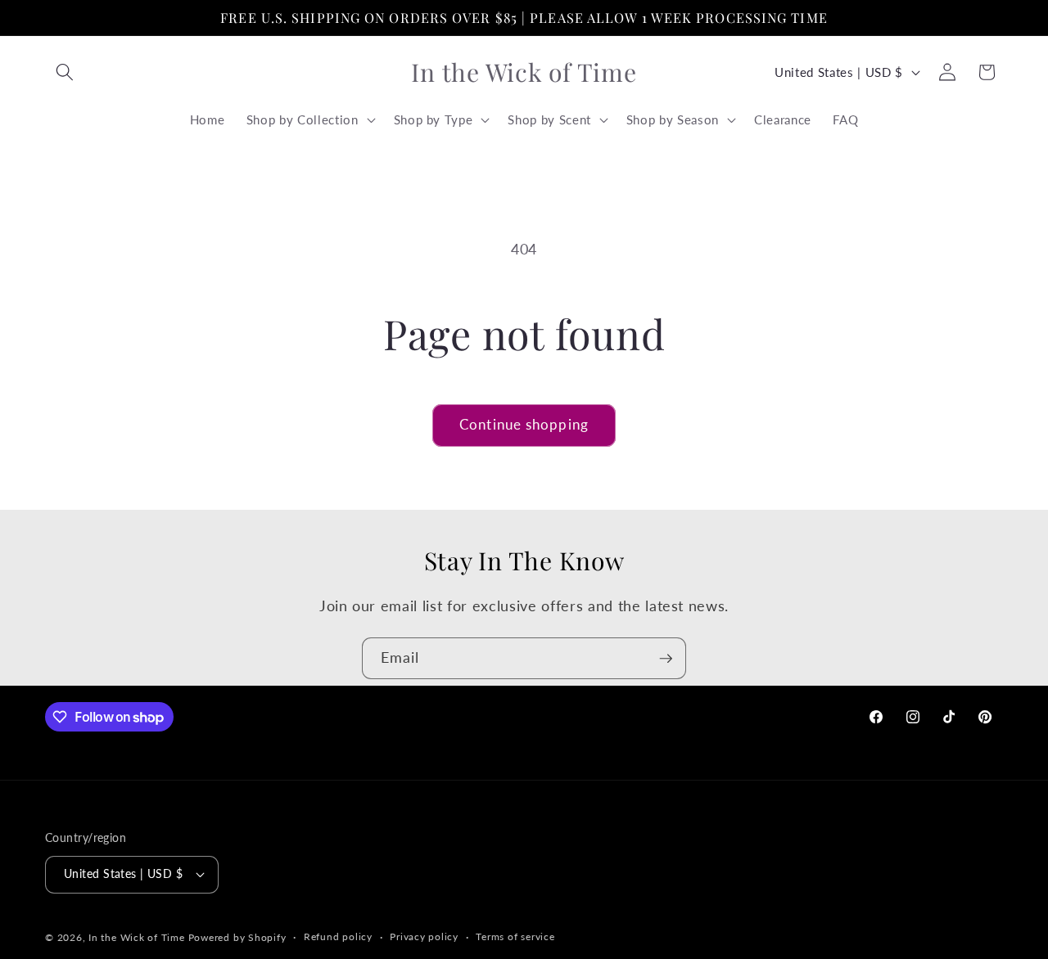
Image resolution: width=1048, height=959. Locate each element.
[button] (64, 72)
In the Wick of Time (136, 937)
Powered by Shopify (237, 937)
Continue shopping (524, 424)
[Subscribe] (665, 658)
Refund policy (338, 936)
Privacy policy (424, 936)
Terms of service (515, 936)
